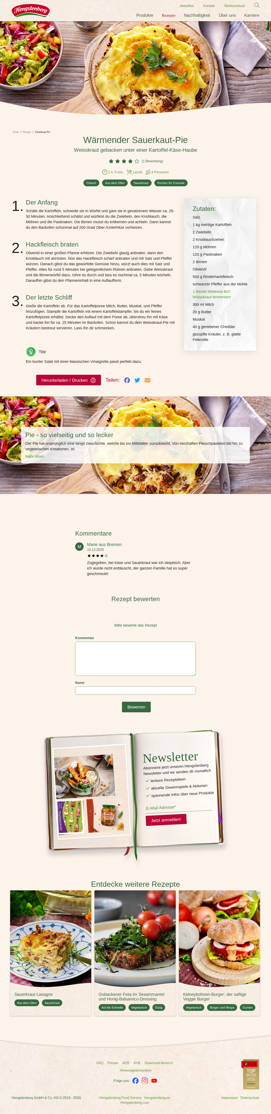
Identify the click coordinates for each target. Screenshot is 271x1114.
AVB (137, 1063)
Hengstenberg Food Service (120, 1098)
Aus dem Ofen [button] (114, 183)
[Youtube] (154, 1080)
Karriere (251, 15)
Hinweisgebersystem (135, 1070)
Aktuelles (187, 6)
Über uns (227, 15)
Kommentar (84, 638)
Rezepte (169, 15)
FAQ (100, 1063)
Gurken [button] (248, 1007)
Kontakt (209, 6)
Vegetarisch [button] (139, 1007)
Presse (113, 1063)
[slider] (135, 615)
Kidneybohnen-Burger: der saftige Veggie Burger (214, 996)
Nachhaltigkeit (197, 15)
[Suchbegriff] (254, 5)
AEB (125, 1063)
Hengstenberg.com (134, 1102)
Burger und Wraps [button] (222, 1007)
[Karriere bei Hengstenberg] (250, 1074)
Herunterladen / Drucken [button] (65, 380)
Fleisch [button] (91, 183)
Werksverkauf (234, 6)
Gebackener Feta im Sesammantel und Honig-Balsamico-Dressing (131, 996)
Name (79, 683)
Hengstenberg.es (157, 1098)
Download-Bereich (159, 1063)
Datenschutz (250, 1098)
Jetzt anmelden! (166, 820)
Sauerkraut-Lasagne (33, 994)
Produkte (144, 15)
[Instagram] (144, 1080)
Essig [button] (158, 1007)
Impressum (229, 1098)
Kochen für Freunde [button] (171, 183)
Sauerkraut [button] (141, 183)
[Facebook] (135, 1080)
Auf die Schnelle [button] (112, 1007)
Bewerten (136, 707)
